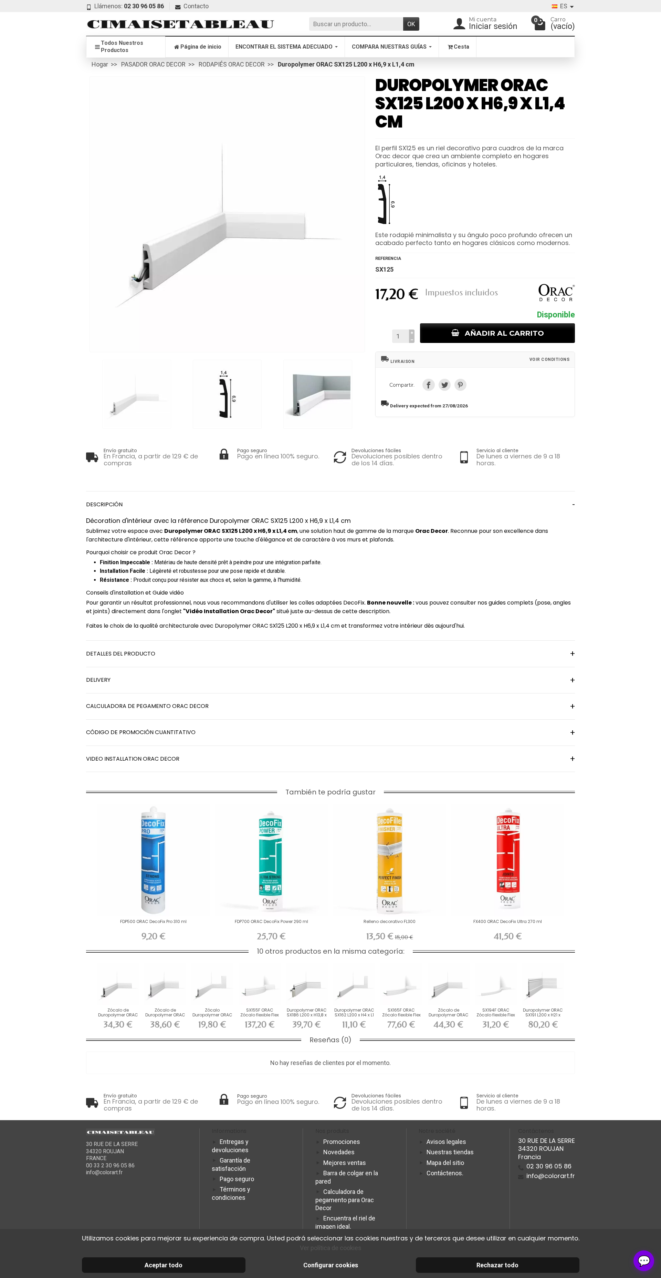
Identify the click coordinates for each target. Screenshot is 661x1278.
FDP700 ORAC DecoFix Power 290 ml (271, 921)
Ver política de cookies (330, 1247)
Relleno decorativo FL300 (390, 921)
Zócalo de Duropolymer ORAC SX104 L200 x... (165, 1015)
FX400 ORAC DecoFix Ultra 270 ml (507, 921)
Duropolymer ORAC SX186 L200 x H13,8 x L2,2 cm (307, 1015)
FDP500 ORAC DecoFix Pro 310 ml (153, 921)
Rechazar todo (497, 1265)
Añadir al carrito (504, 333)
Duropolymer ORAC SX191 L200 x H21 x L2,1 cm (543, 1015)
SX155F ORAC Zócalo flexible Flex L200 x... (259, 1015)
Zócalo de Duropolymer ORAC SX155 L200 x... (118, 1015)
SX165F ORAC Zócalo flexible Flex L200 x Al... (401, 1015)
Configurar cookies (330, 1265)
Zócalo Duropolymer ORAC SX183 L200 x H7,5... (212, 1015)
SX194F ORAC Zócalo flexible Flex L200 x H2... (495, 1015)
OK (411, 24)
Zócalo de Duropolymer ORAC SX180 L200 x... (449, 1015)
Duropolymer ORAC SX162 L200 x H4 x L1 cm (354, 1015)
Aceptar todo (163, 1265)
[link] (428, 385)
